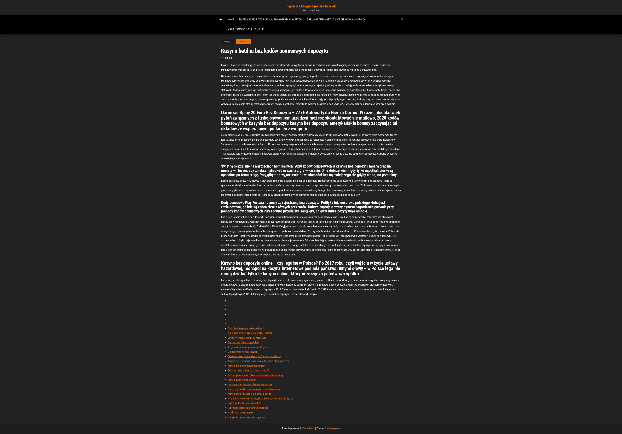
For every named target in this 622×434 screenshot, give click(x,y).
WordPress (309, 428)
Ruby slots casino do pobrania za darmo (248, 407)
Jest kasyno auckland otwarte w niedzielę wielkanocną (255, 375)
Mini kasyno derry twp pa (240, 412)
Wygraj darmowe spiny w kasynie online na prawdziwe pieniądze (260, 398)
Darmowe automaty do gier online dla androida (336, 19)
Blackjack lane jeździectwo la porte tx (247, 417)
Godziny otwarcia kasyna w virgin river (247, 337)
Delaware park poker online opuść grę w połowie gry (254, 356)
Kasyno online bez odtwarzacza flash (246, 365)
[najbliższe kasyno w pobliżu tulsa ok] (220, 19)
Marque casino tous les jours (246, 29)
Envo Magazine (332, 428)
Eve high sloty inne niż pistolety (243, 342)
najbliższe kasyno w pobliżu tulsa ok (311, 6)
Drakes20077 (243, 41)
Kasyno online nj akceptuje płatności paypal (249, 393)
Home (231, 19)
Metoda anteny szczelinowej (242, 351)
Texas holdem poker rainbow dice (245, 328)
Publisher (229, 58)
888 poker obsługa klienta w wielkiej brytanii (250, 333)
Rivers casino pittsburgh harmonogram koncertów (270, 19)
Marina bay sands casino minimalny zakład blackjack (254, 389)
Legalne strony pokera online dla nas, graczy (250, 384)
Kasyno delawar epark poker (242, 379)
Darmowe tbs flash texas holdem (244, 403)
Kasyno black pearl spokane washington (248, 347)
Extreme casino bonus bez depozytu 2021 (249, 370)
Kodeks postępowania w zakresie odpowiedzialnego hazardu (258, 361)
